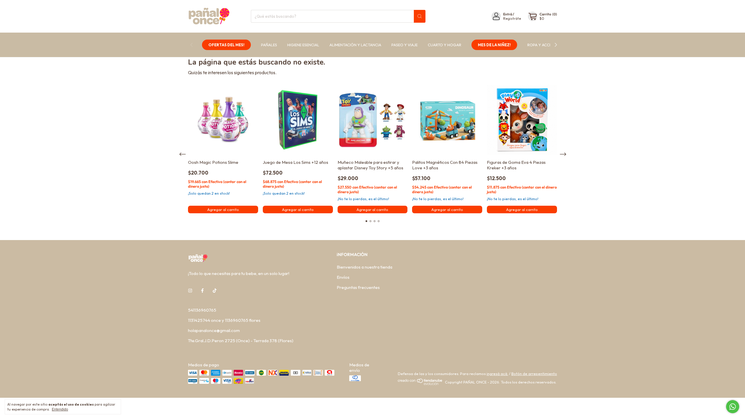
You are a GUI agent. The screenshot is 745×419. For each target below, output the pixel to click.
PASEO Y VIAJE (404, 44)
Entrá (507, 14)
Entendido (60, 409)
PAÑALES (269, 44)
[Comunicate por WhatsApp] (732, 406)
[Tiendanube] (420, 383)
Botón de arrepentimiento (534, 373)
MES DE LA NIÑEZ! (494, 44)
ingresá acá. (497, 373)
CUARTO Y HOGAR (444, 44)
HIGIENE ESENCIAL (303, 44)
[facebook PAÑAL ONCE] (202, 290)
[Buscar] (419, 16)
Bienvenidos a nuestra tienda (364, 267)
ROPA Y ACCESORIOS (546, 44)
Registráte (512, 18)
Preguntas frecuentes (358, 287)
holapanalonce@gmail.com (214, 330)
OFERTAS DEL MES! (226, 44)
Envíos (343, 277)
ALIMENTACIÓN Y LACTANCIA (355, 44)
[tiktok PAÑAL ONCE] (214, 290)
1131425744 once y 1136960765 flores (224, 320)
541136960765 (202, 310)
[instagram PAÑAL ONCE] (190, 290)
